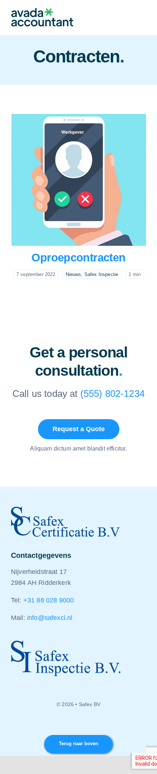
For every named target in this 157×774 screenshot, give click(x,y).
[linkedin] (78, 724)
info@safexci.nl (49, 617)
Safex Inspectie (101, 274)
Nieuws (73, 274)
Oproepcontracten (78, 257)
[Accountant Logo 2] (42, 12)
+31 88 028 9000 (48, 600)
